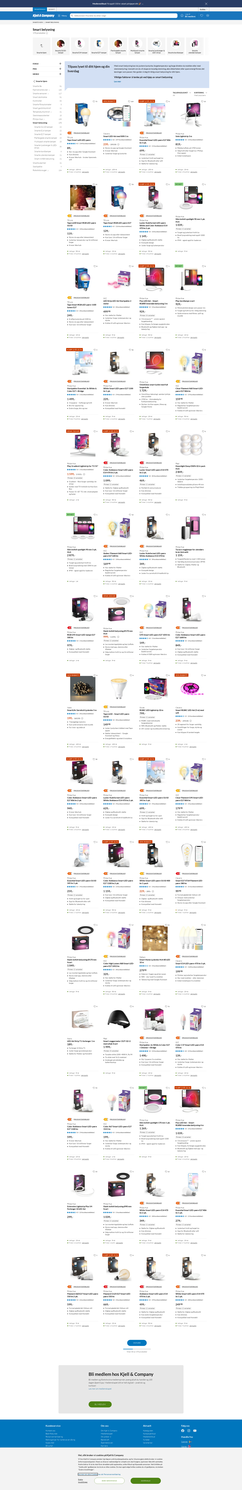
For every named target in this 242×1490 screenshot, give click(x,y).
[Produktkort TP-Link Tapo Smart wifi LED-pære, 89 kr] (82, 114)
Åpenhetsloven (107, 1443)
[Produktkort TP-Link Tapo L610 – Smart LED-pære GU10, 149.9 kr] (118, 688)
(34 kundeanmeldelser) (87, 804)
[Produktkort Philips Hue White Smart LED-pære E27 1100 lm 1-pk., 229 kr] (118, 363)
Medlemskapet (107, 1434)
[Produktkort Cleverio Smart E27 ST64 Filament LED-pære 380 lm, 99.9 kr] (191, 855)
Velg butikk (85, 172)
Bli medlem (100, 1404)
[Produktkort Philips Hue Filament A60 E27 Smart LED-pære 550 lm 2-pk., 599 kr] (82, 1268)
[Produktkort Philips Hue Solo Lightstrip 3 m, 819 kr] (191, 114)
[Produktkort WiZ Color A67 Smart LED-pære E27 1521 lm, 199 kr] (118, 1101)
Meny (64, 15)
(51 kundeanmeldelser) (195, 887)
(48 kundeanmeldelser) (159, 1216)
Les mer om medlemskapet (100, 1388)
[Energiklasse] (69, 133)
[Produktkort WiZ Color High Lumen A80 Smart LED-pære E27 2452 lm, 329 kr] (118, 938)
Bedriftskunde (51, 1434)
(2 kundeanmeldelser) (159, 307)
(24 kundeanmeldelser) (123, 476)
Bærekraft (105, 1440)
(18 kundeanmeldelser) (87, 229)
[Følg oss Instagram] (188, 1430)
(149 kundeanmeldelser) (87, 143)
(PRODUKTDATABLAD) (81, 133)
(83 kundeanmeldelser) (159, 476)
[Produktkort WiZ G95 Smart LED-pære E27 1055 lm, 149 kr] (155, 609)
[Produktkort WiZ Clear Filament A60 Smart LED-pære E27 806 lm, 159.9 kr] (191, 363)
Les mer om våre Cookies (88, 1474)
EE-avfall (49, 1446)
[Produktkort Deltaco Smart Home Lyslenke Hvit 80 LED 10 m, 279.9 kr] (155, 938)
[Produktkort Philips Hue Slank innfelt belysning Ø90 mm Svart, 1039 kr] (118, 1184)
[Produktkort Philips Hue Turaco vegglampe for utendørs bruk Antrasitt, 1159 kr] (191, 528)
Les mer (117, 81)
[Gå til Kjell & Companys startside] (44, 15)
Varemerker (148, 1443)
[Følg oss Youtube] (194, 1430)
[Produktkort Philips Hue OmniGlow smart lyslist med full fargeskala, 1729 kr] (155, 363)
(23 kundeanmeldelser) (195, 1051)
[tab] (40, 9)
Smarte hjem (41, 81)
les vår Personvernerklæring (109, 1474)
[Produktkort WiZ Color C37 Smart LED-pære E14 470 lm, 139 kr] (191, 1019)
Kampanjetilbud (149, 1434)
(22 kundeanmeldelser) (195, 716)
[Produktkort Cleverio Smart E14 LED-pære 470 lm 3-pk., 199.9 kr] (191, 938)
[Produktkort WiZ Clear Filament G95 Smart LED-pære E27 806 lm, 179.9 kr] (191, 772)
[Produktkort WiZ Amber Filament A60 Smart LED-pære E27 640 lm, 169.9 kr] (118, 528)
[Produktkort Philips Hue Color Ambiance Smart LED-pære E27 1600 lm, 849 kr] (191, 609)
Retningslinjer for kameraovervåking (60, 1440)
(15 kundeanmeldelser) (159, 146)
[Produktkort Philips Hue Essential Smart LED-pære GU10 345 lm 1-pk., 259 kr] (82, 855)
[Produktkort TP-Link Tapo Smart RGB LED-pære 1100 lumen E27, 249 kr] (82, 279)
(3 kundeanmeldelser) (159, 887)
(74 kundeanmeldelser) (123, 394)
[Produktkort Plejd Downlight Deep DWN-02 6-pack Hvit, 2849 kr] (191, 444)
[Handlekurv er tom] (208, 15)
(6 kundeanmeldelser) (86, 1300)
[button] (46, 32)
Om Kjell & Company (109, 1431)
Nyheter (146, 1440)
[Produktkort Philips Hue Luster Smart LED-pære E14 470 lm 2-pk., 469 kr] (155, 444)
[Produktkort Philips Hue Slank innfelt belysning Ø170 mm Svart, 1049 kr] (82, 938)
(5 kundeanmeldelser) (195, 804)
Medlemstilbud (149, 1437)
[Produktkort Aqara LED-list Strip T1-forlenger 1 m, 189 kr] (82, 1019)
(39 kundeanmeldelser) (159, 1300)
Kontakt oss (50, 1431)
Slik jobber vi (106, 1437)
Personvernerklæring (54, 1437)
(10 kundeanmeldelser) (159, 232)
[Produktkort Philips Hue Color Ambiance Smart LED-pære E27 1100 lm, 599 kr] (82, 1101)
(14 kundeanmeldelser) (195, 140)
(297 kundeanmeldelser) (124, 140)
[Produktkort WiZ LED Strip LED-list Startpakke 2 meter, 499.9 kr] (118, 279)
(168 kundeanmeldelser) (196, 967)
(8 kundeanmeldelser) (86, 311)
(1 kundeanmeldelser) (86, 394)
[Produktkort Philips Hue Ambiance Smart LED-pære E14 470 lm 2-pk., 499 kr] (155, 1268)
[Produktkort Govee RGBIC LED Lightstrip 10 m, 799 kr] (155, 688)
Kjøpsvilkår (50, 1443)
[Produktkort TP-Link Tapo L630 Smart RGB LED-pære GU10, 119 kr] (82, 197)
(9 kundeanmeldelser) (123, 804)
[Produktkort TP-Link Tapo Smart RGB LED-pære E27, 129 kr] (118, 197)
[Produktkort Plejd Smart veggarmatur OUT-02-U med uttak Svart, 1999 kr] (118, 1019)
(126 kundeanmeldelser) (124, 226)
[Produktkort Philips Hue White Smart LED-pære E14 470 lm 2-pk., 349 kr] (155, 1184)
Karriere (104, 1446)
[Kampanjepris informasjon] (118, 144)
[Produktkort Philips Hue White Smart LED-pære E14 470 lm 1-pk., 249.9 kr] (191, 1268)
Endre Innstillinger (83, 1480)
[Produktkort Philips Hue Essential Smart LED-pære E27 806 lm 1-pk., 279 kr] (191, 1184)
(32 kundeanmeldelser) (159, 1051)
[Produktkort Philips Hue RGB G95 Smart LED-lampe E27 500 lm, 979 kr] (82, 609)
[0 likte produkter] (202, 15)
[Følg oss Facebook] (182, 1430)
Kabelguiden (148, 1431)
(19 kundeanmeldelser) (195, 394)
